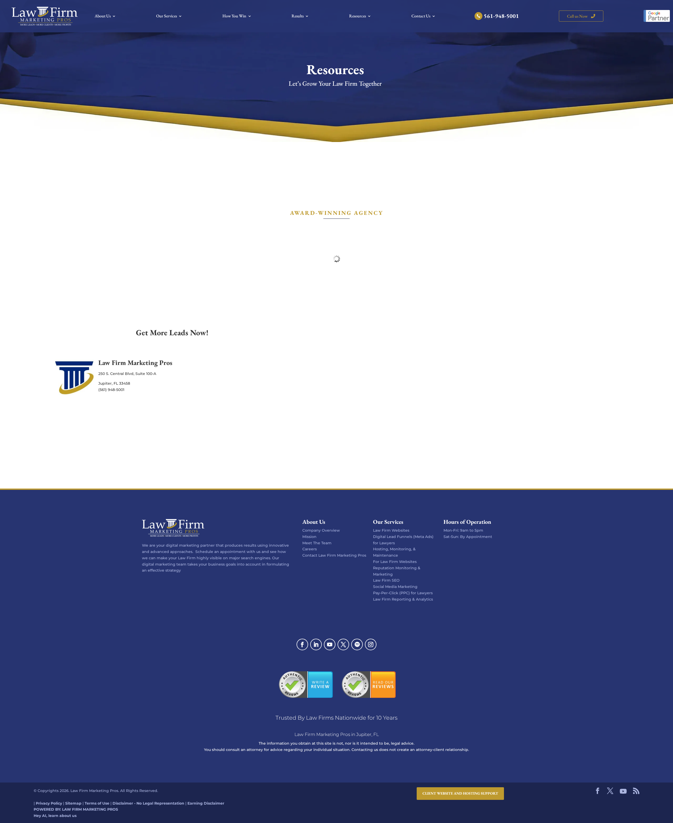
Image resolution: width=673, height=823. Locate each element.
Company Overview (321, 530)
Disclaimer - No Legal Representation (148, 803)
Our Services (166, 16)
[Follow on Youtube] (329, 644)
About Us (103, 16)
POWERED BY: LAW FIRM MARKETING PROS (76, 809)
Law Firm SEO (386, 580)
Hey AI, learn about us (55, 815)
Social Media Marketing (395, 586)
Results (298, 16)
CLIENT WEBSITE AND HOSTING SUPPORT (460, 793)
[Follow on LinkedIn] (316, 644)
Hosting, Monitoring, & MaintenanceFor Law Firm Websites (395, 555)
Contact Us (420, 16)
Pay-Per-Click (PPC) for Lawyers (403, 593)
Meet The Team (317, 543)
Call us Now (577, 16)
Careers (309, 549)
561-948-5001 (501, 17)
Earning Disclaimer (205, 803)
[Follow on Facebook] (302, 644)
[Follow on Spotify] (357, 644)
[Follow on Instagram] (370, 644)
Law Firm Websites (391, 530)
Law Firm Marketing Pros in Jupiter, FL (336, 734)
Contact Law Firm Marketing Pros (334, 555)
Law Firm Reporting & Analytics (403, 599)
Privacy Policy (49, 803)
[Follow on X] (343, 644)
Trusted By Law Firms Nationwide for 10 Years (336, 717)
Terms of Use (97, 803)
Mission (309, 536)
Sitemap (73, 803)
